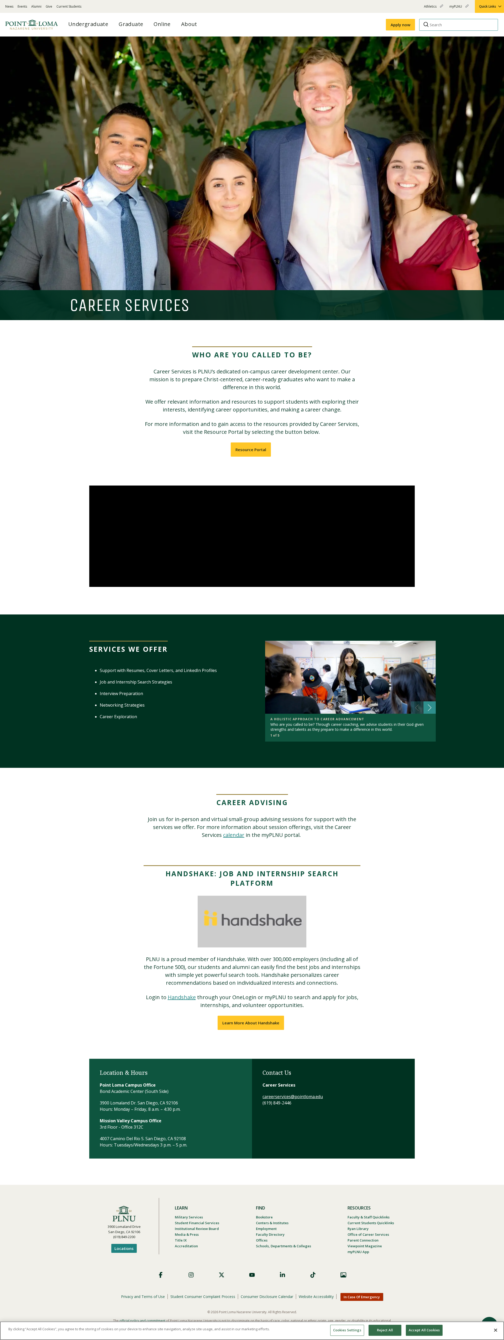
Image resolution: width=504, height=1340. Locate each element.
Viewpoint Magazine (365, 1246)
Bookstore (264, 1217)
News (9, 6)
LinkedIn (282, 1275)
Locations (124, 1248)
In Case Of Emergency (362, 1297)
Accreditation (186, 1246)
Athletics (430, 8)
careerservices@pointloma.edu (292, 1096)
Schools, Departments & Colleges (283, 1246)
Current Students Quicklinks (371, 1223)
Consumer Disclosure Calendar (267, 1296)
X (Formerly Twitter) (221, 1275)
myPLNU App (358, 1251)
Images (343, 1275)
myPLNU (456, 8)
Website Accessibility (316, 1296)
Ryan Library (358, 1228)
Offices (261, 1240)
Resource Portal (250, 449)
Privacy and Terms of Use (143, 1296)
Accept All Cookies (424, 1330)
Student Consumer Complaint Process (202, 1296)
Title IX (181, 1240)
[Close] (495, 1330)
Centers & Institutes (272, 1223)
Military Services (189, 1217)
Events (22, 6)
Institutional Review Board (197, 1228)
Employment (266, 1228)
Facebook (160, 1275)
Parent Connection (363, 1240)
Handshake (182, 997)
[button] (429, 707)
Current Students (68, 6)
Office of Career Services (368, 1234)
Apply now (400, 24)
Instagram (191, 1275)
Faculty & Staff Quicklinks (369, 1217)
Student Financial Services (197, 1223)
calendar (233, 834)
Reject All (385, 1330)
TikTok (313, 1275)
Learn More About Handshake (250, 1022)
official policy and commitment (142, 1320)
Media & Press (187, 1234)
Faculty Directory (270, 1234)
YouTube (252, 1275)
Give (49, 6)
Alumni (36, 6)
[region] (252, 1330)
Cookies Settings (347, 1330)
